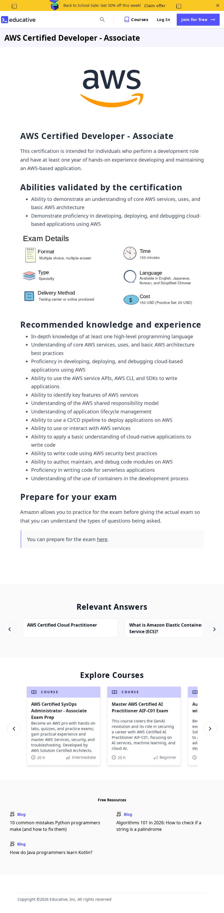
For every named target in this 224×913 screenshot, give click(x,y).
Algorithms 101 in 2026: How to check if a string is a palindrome (158, 826)
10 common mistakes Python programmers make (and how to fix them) (55, 826)
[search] (102, 19)
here (102, 539)
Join (194, 19)
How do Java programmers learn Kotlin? (51, 852)
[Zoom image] (112, 88)
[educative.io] (18, 19)
